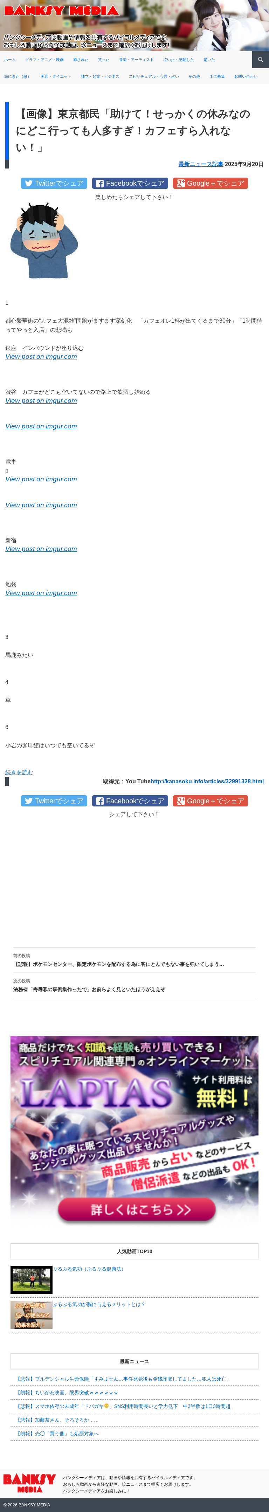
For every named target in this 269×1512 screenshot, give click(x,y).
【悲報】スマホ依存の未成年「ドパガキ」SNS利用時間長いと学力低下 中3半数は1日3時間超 (122, 1406)
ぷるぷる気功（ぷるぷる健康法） (89, 1269)
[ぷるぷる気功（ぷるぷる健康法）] (32, 1279)
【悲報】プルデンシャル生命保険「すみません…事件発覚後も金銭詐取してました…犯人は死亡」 (123, 1379)
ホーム (10, 59)
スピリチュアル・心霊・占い (154, 76)
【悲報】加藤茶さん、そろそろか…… (57, 1420)
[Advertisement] (134, 877)
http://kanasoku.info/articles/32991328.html (207, 781)
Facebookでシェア (135, 183)
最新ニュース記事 (201, 164)
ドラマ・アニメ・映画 (44, 59)
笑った (104, 59)
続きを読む (19, 772)
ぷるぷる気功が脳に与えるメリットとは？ (99, 1304)
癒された (81, 59)
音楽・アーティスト (136, 59)
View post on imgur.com (41, 356)
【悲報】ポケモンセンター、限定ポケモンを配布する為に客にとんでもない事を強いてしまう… (118, 960)
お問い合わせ (245, 76)
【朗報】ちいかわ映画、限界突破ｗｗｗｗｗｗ (66, 1392)
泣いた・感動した (178, 59)
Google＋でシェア (215, 183)
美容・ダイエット (56, 76)
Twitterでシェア (59, 183)
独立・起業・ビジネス (100, 76)
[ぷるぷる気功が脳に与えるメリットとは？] (32, 1314)
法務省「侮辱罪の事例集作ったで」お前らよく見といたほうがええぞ (89, 985)
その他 (194, 76)
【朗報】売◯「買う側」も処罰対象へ (57, 1433)
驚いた (209, 59)
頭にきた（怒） (17, 76)
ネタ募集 (217, 76)
